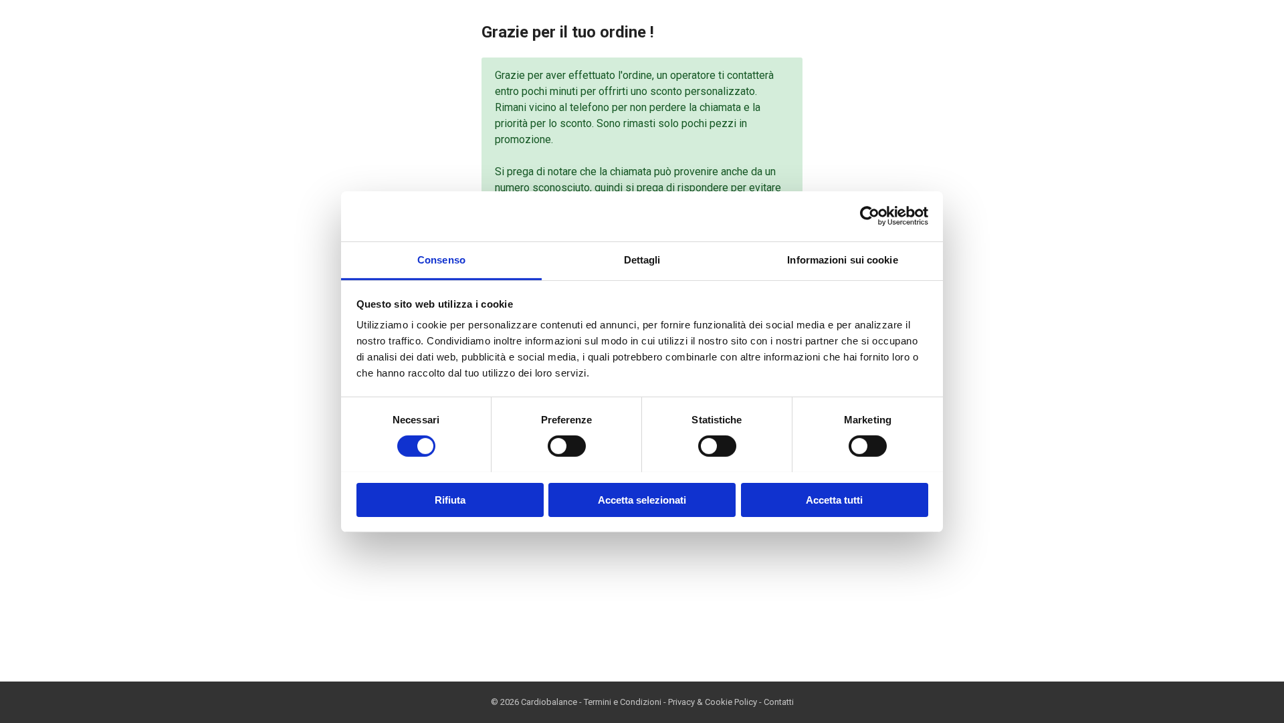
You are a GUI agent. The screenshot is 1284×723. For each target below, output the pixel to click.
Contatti (779, 702)
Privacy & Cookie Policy (712, 702)
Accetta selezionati (642, 499)
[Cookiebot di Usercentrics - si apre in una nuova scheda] (869, 216)
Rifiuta (450, 499)
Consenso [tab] (441, 259)
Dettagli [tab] (642, 259)
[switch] (567, 446)
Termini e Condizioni (622, 702)
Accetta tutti (834, 499)
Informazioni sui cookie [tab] (842, 259)
